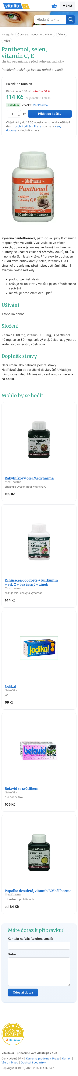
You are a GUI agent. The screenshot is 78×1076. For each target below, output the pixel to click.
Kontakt (66, 1058)
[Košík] (54, 6)
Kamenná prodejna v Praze (42, 1058)
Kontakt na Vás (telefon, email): (30, 939)
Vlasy (61, 34)
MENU (67, 6)
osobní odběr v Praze (28, 126)
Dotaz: (12, 954)
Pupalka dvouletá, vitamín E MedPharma (38, 892)
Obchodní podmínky (33, 1062)
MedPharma (40, 105)
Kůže (7, 40)
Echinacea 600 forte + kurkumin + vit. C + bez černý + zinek (31, 584)
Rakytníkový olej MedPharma (29, 480)
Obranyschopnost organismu (35, 34)
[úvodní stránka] (16, 6)
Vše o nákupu (10, 1062)
